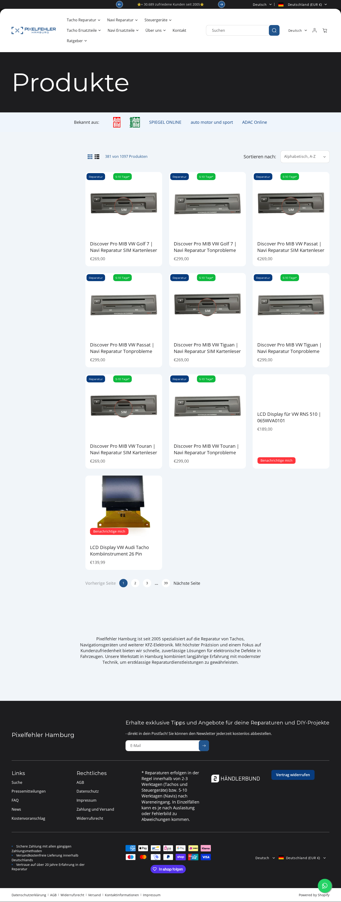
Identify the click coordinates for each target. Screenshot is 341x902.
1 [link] (123, 583)
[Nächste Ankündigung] (221, 4)
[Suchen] (274, 30)
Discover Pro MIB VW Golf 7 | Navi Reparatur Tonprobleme (205, 246)
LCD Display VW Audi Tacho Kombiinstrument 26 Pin (119, 550)
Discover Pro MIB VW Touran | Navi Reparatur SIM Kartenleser (123, 449)
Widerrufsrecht (72, 895)
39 (166, 583)
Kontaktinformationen (122, 895)
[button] (82, 20)
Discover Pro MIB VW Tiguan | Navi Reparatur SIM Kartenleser (207, 348)
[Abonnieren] (204, 745)
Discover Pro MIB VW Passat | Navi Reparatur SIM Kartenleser (290, 246)
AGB (53, 895)
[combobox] (242, 30)
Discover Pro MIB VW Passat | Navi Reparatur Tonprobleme (122, 348)
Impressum (152, 895)
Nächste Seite (187, 583)
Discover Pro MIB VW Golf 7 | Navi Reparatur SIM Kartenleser (123, 246)
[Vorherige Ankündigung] (119, 4)
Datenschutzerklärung (29, 895)
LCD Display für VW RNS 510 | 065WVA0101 (289, 417)
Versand (94, 895)
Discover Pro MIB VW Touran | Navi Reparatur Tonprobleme (206, 449)
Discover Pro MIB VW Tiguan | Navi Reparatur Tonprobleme (289, 348)
